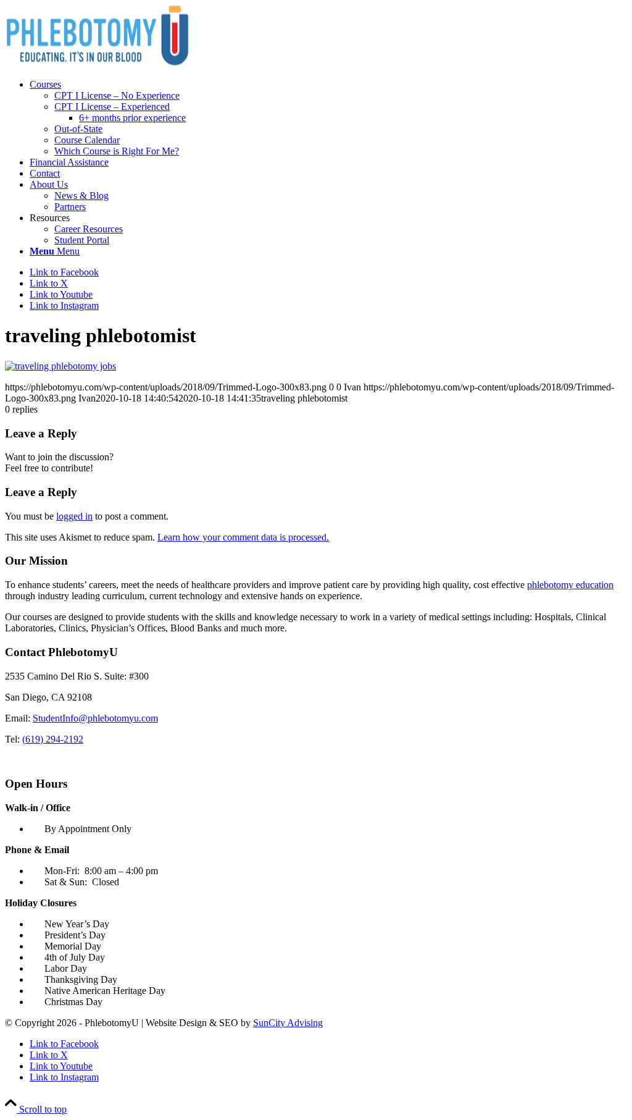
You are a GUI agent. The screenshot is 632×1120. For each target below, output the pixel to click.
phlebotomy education (570, 584)
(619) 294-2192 (52, 739)
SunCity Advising (288, 1022)
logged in (74, 516)
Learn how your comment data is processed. (243, 537)
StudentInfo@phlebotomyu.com (95, 718)
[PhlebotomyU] (97, 63)
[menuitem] (328, 118)
